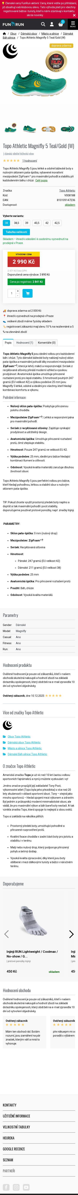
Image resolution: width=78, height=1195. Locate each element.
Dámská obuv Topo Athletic (24, 742)
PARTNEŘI (9, 1170)
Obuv (13, 33)
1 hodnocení (29, 160)
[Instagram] (17, 1189)
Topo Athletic (67, 190)
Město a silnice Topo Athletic (25, 748)
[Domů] (4, 33)
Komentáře (46, 342)
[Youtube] (27, 1189)
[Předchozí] (6, 934)
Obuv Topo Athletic (19, 736)
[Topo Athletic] (39, 727)
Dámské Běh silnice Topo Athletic (27, 754)
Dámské (21, 625)
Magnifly (21, 631)
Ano (18, 637)
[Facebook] (7, 1189)
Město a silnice (50, 33)
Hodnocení (24, 342)
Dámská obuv (29, 33)
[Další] (71, 934)
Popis (8, 342)
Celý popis (41, 180)
